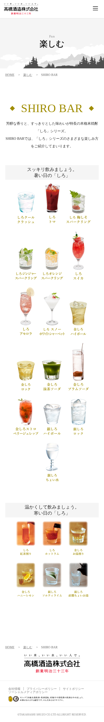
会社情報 (14, 689)
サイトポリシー (73, 689)
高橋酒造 (21, 8)
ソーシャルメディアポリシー (28, 692)
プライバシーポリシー (42, 689)
